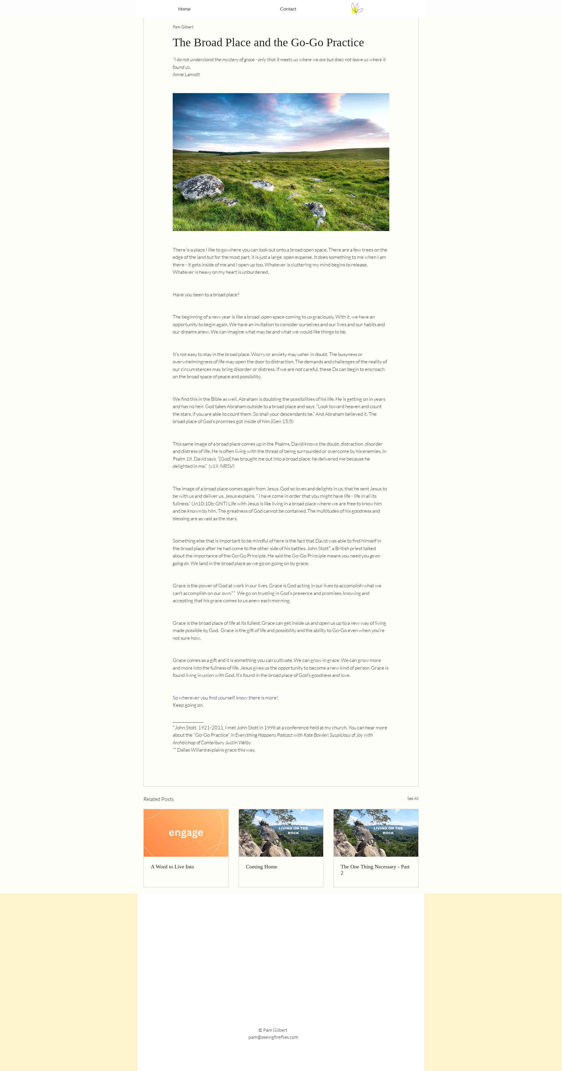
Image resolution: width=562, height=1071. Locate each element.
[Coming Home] (281, 833)
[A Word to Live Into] (186, 833)
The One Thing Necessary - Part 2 (375, 870)
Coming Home (261, 867)
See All (413, 798)
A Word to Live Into (172, 867)
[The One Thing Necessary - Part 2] (376, 833)
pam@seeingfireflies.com (273, 1037)
